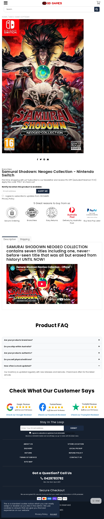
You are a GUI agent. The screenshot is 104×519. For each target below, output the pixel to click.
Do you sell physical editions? (18, 359)
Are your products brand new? (18, 340)
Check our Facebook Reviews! (52, 415)
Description (10, 239)
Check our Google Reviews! (19, 415)
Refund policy (76, 453)
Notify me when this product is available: (22, 187)
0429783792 (53, 478)
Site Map (28, 462)
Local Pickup (75, 448)
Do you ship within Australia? (17, 346)
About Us (28, 444)
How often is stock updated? (17, 366)
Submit (73, 428)
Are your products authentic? (18, 353)
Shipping (25, 239)
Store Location (76, 444)
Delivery (28, 448)
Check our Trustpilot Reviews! (85, 415)
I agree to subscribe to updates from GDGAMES (53, 433)
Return (28, 453)
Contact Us (76, 457)
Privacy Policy (8, 198)
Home (4, 17)
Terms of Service (28, 457)
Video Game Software (19, 17)
